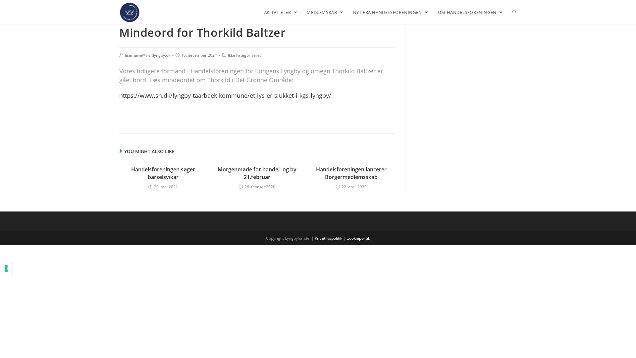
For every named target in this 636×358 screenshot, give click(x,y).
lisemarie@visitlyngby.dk (147, 55)
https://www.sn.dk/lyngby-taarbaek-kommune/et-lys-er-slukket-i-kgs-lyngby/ (225, 95)
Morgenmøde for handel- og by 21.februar (257, 173)
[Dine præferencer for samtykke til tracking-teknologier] (6, 268)
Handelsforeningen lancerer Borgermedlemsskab (351, 173)
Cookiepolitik (358, 238)
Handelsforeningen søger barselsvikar (163, 173)
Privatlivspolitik (328, 238)
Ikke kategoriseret (244, 55)
